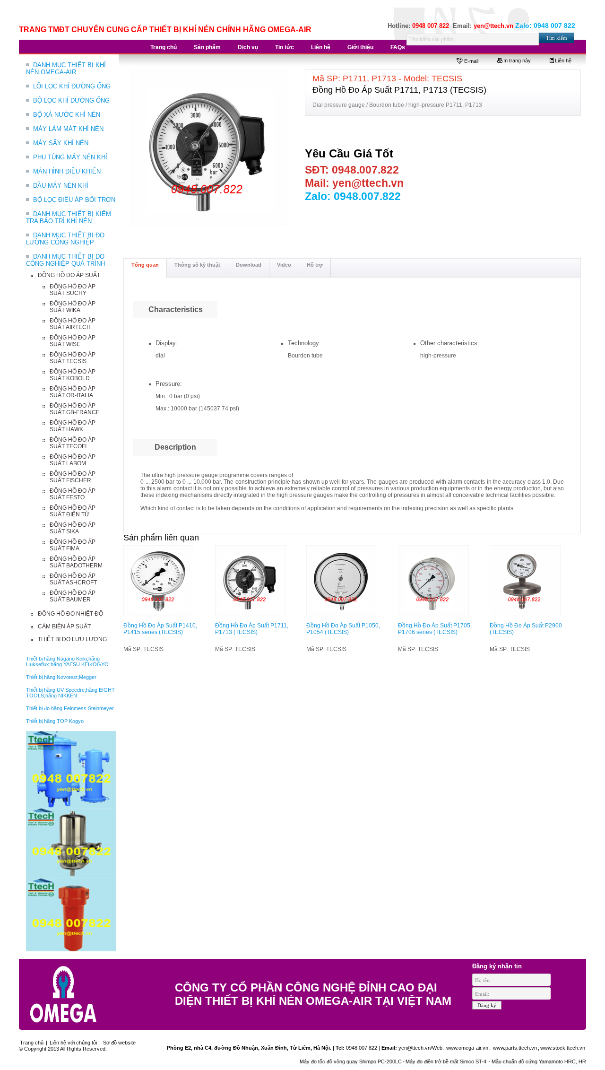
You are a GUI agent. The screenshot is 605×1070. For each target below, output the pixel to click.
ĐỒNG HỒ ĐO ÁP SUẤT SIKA (72, 528)
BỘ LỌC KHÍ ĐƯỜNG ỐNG (71, 100)
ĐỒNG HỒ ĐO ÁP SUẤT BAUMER (72, 596)
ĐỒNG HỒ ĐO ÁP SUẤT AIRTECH (72, 324)
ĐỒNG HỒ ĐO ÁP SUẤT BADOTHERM (76, 562)
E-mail (471, 61)
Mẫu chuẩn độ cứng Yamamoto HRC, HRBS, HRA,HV (535, 1061)
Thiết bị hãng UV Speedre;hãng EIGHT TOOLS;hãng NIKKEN (70, 692)
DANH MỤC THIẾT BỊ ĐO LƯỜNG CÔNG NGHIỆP (65, 239)
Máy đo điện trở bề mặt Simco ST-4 (428, 1061)
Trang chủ (31, 1042)
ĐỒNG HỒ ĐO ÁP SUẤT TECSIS (72, 358)
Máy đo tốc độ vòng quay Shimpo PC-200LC (332, 1061)
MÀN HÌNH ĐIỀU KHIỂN (67, 171)
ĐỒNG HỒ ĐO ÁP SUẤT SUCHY (72, 289)
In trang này (517, 60)
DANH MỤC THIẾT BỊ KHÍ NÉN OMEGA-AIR (66, 68)
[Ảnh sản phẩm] (209, 148)
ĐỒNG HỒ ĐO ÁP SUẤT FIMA (72, 545)
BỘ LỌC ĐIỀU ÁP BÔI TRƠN (74, 199)
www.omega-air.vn (466, 1048)
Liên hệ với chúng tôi (73, 1042)
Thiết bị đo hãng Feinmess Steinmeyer (70, 708)
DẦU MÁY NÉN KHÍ (60, 185)
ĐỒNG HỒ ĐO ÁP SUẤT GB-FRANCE (75, 409)
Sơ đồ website (119, 1042)
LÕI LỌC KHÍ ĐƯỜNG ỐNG (72, 86)
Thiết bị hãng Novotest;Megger (61, 677)
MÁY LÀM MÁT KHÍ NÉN (68, 128)
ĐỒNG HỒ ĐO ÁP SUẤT (69, 275)
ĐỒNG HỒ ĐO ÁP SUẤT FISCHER (72, 477)
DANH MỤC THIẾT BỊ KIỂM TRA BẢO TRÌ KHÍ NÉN (68, 217)
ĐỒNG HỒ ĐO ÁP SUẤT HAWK (72, 426)
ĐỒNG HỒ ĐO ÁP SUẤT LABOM (72, 460)
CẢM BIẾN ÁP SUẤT (64, 626)
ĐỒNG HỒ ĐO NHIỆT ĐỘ (70, 613)
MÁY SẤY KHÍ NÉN (60, 143)
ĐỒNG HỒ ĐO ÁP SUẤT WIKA (72, 306)
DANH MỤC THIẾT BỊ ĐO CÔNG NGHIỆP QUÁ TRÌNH (65, 260)
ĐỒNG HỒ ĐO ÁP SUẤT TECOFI (72, 443)
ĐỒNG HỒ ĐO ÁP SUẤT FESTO (72, 494)
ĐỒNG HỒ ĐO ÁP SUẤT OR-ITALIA (72, 392)
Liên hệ (563, 60)
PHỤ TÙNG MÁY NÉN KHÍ (70, 157)
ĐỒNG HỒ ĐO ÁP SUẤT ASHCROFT (73, 579)
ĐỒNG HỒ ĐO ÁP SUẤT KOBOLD (72, 375)
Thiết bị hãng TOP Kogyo (55, 721)
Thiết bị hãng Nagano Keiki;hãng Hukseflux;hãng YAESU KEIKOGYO (67, 661)
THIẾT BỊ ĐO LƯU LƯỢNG (72, 639)
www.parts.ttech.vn (515, 1048)
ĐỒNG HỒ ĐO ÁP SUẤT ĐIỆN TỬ (72, 511)
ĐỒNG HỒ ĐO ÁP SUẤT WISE (72, 341)
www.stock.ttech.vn (562, 1048)
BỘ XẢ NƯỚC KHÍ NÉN (66, 114)
